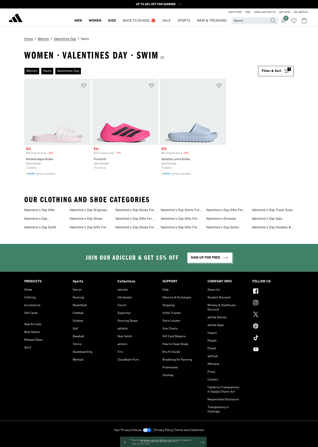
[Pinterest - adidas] (273, 326)
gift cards (284, 12)
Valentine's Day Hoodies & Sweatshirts (271, 228)
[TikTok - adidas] (273, 338)
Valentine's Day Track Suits (272, 210)
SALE (166, 20)
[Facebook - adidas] (273, 291)
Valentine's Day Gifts (39, 210)
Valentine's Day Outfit (40, 227)
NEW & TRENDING (211, 20)
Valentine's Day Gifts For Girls (179, 228)
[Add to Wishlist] (83, 86)
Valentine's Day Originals (88, 210)
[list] (141, 71)
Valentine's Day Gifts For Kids (179, 219)
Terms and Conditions (189, 430)
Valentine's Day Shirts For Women (180, 210)
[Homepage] (15, 18)
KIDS (112, 20)
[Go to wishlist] (294, 21)
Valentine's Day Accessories (35, 219)
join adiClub (301, 12)
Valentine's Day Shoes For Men (134, 210)
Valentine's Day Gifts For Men (88, 228)
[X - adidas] (273, 315)
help (248, 12)
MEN (78, 20)
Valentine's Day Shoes (86, 219)
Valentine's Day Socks (222, 227)
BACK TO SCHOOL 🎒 (139, 20)
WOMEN (95, 20)
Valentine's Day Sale (267, 219)
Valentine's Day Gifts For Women (133, 219)
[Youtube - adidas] (273, 350)
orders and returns (265, 12)
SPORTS (184, 20)
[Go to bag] (304, 21)
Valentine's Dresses (221, 219)
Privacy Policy (163, 430)
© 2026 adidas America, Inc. (159, 441)
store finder (235, 12)
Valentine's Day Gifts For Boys (224, 210)
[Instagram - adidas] (273, 303)
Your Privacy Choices (128, 430)
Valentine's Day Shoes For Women (134, 228)
